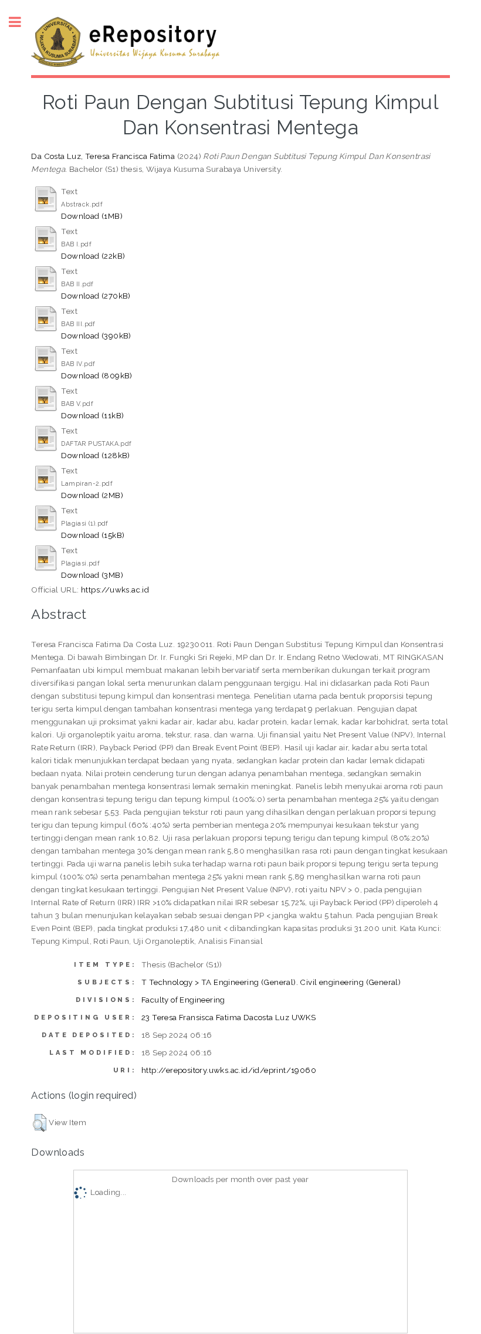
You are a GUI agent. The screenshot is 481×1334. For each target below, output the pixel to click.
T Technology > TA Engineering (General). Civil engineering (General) (271, 982)
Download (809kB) (96, 375)
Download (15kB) (92, 535)
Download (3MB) (92, 575)
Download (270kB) (95, 295)
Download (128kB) (95, 455)
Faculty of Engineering (183, 999)
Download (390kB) (96, 335)
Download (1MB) (92, 216)
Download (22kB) (93, 255)
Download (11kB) (92, 415)
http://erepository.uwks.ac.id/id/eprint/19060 (228, 1070)
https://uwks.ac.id (115, 589)
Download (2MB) (92, 495)
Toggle (21, 22)
